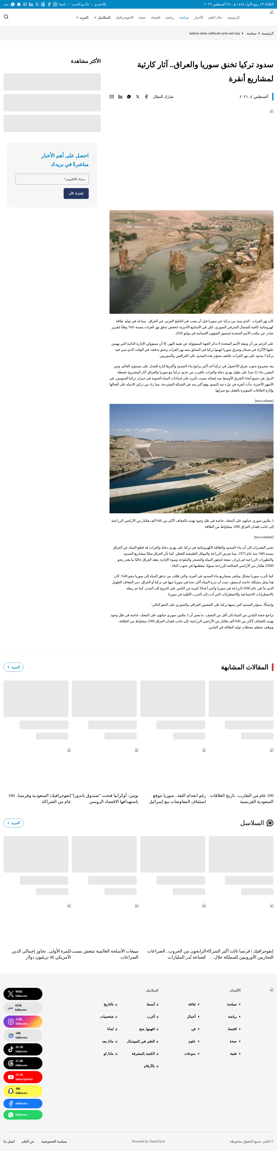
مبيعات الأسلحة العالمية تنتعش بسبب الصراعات (104, 954)
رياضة (169, 17)
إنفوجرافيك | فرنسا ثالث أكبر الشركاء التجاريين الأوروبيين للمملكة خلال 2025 (240, 954)
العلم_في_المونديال (142, 1041)
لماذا (112, 1029)
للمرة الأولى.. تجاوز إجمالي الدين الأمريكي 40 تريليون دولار (41, 954)
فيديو (98, 4)
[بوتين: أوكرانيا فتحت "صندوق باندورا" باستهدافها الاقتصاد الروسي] (104, 767)
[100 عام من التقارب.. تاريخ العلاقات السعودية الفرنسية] (240, 767)
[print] (146, 97)
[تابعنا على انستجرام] (55, 4)
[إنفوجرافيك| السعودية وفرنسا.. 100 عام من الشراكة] (37, 767)
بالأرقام (151, 1066)
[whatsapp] (129, 97)
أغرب (152, 1017)
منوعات (190, 1053)
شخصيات (108, 1017)
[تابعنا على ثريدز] (43, 4)
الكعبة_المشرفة (145, 1054)
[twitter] (137, 97)
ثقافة (192, 1004)
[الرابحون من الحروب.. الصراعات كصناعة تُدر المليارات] (172, 923)
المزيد (15, 667)
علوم (192, 1041)
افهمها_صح (148, 1029)
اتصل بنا (9, 1141)
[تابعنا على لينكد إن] (31, 4)
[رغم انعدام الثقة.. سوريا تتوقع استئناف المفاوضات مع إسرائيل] (172, 767)
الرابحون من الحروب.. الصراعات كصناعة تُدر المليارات (176, 954)
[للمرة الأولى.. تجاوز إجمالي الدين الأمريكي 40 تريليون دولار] (37, 923)
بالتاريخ (110, 1004)
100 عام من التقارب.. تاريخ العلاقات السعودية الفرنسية (242, 798)
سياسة (184, 17)
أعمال (191, 1016)
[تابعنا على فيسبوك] (49, 4)
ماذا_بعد (109, 1041)
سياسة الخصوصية (54, 1141)
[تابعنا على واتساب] (13, 4)
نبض (6, 4)
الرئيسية (233, 17)
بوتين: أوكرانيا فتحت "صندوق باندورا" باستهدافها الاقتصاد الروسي (104, 798)
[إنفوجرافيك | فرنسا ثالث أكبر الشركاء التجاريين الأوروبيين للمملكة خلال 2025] (240, 923)
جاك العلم (215, 17)
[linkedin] (120, 97)
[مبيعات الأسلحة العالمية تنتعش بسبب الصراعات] (104, 923)
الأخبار (198, 17)
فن (193, 1029)
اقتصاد (155, 17)
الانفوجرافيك (124, 17)
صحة (142, 17)
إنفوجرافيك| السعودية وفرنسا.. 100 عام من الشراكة (39, 798)
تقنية (233, 1053)
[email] (112, 97)
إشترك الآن (76, 193)
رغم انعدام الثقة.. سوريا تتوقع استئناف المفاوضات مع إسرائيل (177, 798)
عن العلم (28, 1141)
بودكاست (78, 4)
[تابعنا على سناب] (19, 4)
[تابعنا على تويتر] (37, 4)
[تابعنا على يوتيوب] (25, 4)
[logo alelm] (261, 17)
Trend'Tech (157, 1141)
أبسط (152, 1004)
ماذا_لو (110, 1054)
